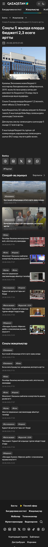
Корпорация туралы (18, 537)
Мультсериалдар (14, 521)
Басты (4, 18)
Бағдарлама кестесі (11, 9)
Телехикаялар (29, 516)
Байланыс (34, 537)
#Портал (7, 169)
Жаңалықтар (32, 9)
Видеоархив (31, 521)
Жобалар (15, 516)
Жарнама (31, 542)
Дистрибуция (18, 542)
